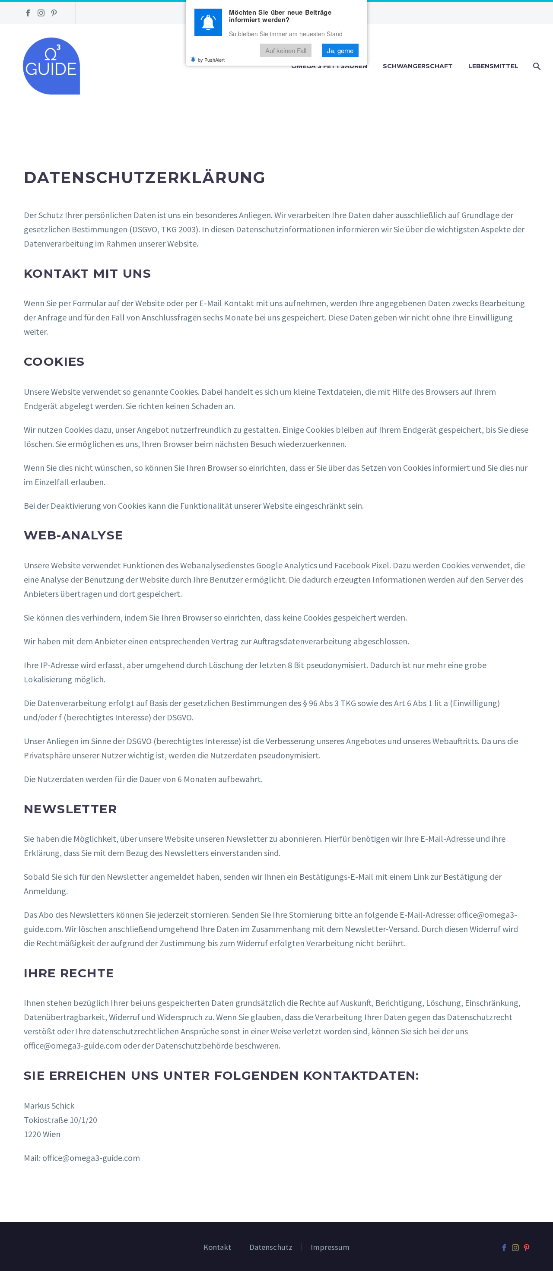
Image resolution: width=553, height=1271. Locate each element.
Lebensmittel (493, 66)
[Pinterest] (54, 13)
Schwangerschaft (418, 66)
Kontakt (217, 1247)
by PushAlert (211, 59)
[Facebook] (28, 13)
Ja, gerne (340, 50)
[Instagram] (41, 13)
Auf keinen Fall (285, 50)
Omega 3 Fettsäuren (329, 66)
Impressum (330, 1247)
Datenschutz (270, 1247)
